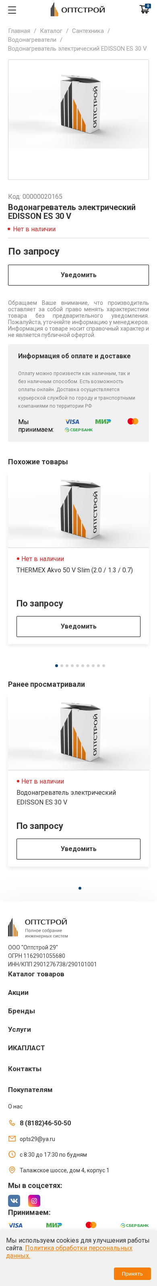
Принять (132, 1274)
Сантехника (88, 31)
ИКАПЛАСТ (26, 1048)
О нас (15, 1106)
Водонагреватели (32, 39)
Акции (18, 992)
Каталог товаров (36, 974)
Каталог (51, 31)
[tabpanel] (78, 558)
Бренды (21, 1011)
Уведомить (79, 275)
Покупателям (30, 1090)
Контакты (24, 1069)
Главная (19, 31)
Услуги (19, 1029)
